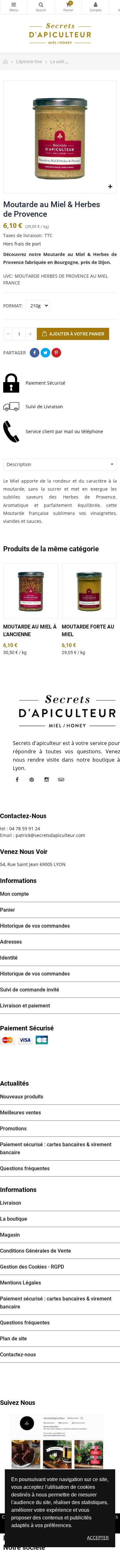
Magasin (10, 1235)
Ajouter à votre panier (76, 333)
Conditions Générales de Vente (35, 1251)
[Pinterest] (32, 779)
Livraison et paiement (25, 1006)
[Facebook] (17, 779)
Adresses (11, 942)
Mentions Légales (20, 1283)
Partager (34, 353)
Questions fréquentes (25, 1168)
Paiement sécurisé (27, 1028)
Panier (7, 910)
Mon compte (95, 7)
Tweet (45, 353)
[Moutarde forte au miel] (89, 591)
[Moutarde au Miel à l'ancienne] (31, 591)
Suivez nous (17, 1402)
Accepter (98, 1537)
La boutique (13, 1219)
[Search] (41, 7)
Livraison (10, 1203)
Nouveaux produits (21, 1097)
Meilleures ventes (20, 1113)
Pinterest (56, 353)
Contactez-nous (18, 1355)
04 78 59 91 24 (24, 828)
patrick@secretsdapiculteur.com (50, 835)
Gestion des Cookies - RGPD (32, 1267)
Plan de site (13, 1339)
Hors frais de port (22, 244)
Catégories (14, 7)
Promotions (13, 1129)
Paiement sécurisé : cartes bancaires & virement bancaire (55, 1148)
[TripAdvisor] (61, 779)
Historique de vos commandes (35, 926)
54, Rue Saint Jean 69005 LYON (33, 864)
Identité (9, 958)
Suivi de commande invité (29, 990)
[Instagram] (46, 779)
